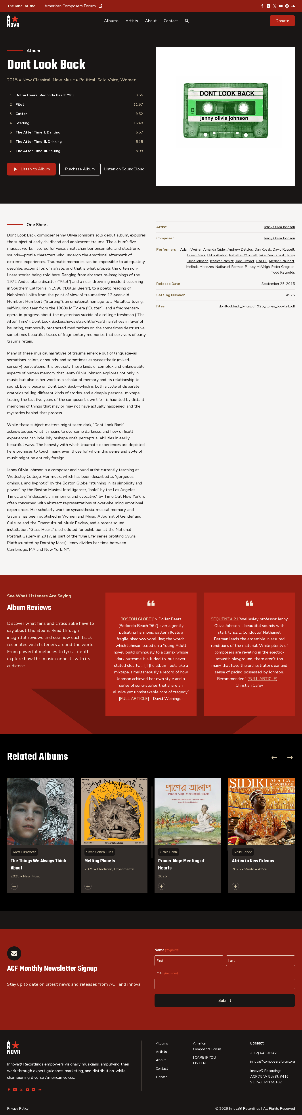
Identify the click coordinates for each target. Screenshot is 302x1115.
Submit (224, 1000)
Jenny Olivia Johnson (279, 227)
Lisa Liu (261, 261)
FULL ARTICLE (134, 698)
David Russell (283, 249)
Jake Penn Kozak (272, 255)
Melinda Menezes (200, 266)
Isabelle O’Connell (243, 255)
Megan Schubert (281, 261)
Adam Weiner (191, 249)
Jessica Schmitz (222, 261)
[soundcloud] (293, 6)
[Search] (187, 20)
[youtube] (281, 6)
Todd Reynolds (283, 272)
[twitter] (274, 6)
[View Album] (40, 835)
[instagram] (268, 6)
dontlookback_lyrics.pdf (237, 306)
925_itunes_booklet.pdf (276, 306)
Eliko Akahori (217, 255)
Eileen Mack (196, 255)
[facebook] (262, 6)
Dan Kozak (262, 249)
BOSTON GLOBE (135, 619)
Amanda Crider (214, 249)
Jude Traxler (244, 261)
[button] (282, 20)
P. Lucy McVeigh (257, 266)
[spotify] (287, 6)
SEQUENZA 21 (225, 619)
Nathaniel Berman (229, 266)
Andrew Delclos (240, 249)
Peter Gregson (282, 266)
